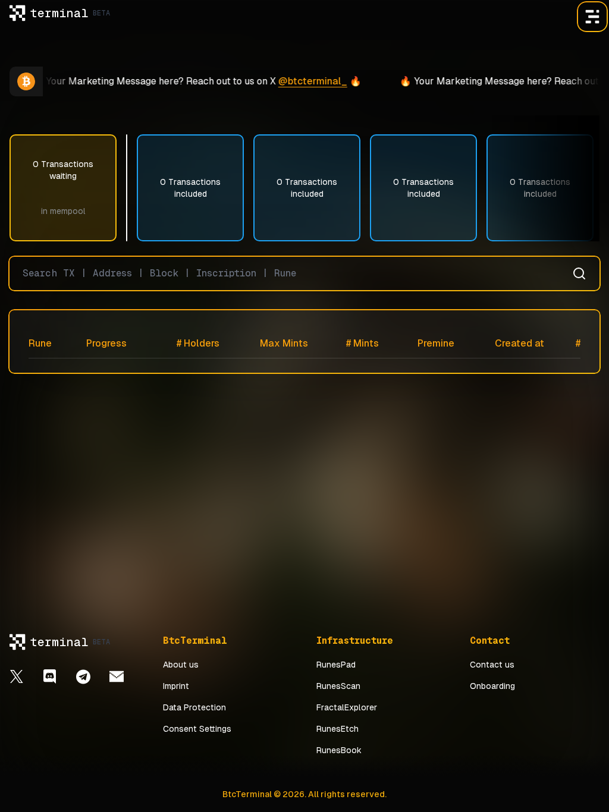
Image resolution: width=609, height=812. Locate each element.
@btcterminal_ (299, 81)
